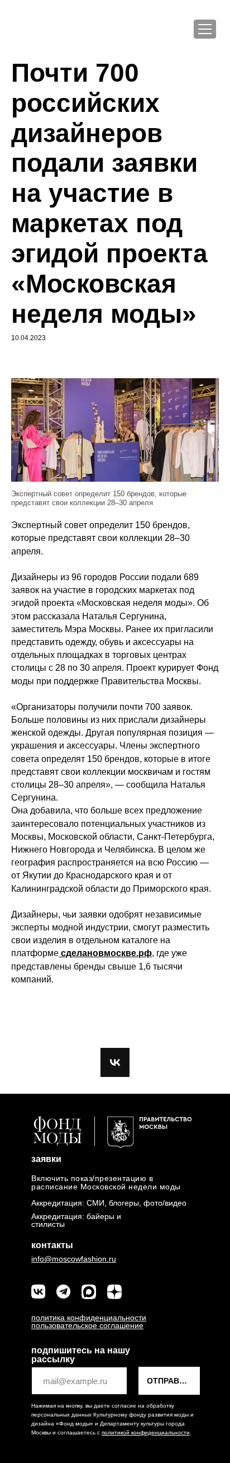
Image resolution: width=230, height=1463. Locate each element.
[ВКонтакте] (115, 1062)
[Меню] (205, 29)
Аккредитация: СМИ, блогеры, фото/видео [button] (108, 1202)
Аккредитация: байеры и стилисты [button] (76, 1220)
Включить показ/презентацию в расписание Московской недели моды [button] (106, 1182)
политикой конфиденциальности (146, 1432)
